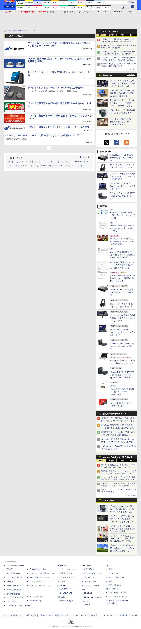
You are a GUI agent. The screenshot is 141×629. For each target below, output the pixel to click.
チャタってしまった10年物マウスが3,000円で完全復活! (55, 87)
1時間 (101, 35)
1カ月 (132, 35)
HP (35, 162)
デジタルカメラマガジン (15, 597)
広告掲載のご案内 (45, 615)
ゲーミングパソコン (67, 12)
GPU (98, 12)
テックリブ (86, 601)
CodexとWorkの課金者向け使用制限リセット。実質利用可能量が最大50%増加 (122, 254)
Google (29, 162)
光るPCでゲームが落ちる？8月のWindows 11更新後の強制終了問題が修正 (122, 278)
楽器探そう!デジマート (68, 573)
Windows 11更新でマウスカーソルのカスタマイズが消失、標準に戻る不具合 (122, 265)
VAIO (86, 162)
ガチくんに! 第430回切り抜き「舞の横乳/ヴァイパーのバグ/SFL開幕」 (122, 241)
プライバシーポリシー (79, 615)
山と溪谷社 (61, 586)
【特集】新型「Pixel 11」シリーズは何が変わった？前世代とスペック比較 (122, 528)
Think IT (9, 569)
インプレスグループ (107, 615)
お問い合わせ (31, 615)
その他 (79, 166)
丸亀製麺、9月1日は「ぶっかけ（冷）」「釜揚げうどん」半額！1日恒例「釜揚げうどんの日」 (118, 473)
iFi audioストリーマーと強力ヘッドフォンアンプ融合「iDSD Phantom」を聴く (122, 103)
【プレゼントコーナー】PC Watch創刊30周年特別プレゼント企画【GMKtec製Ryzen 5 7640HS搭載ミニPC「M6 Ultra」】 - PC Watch (118, 60)
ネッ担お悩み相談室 (13, 590)
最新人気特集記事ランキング (115, 413)
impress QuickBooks (116, 577)
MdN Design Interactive (93, 597)
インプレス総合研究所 (14, 577)
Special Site (108, 75)
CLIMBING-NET (66, 593)
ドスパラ (24, 166)
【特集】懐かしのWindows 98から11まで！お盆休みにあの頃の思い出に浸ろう (122, 548)
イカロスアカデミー (91, 586)
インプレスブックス (37, 597)
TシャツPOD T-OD (67, 577)
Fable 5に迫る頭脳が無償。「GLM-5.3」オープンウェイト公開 (122, 215)
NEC (61, 162)
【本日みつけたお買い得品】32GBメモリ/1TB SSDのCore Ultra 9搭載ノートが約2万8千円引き (118, 54)
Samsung (69, 162)
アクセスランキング (111, 31)
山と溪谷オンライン (67, 589)
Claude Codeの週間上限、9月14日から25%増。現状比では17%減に (122, 228)
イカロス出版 (86, 566)
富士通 (43, 166)
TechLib (87, 605)
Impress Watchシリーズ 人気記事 (117, 457)
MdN (83, 590)
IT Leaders (10, 581)
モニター (53, 12)
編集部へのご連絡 (61, 615)
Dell (23, 162)
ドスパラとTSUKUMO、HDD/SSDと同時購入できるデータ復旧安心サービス (42, 135)
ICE (107, 566)
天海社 (110, 569)
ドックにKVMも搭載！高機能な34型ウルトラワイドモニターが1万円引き (122, 176)
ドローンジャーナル (13, 586)
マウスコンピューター (55, 166)
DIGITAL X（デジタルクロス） (41, 586)
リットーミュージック (68, 569)
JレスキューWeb (90, 581)
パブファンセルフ (115, 585)
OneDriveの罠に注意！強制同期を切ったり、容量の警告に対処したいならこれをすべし (118, 428)
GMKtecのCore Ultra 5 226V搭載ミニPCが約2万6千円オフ (122, 196)
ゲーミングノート (85, 12)
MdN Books (88, 593)
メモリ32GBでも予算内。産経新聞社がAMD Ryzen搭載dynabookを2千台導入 (122, 93)
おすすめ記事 (108, 500)
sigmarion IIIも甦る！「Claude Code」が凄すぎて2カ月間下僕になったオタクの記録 (118, 442)
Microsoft (54, 162)
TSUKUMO (78, 162)
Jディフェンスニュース (93, 573)
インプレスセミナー (37, 581)
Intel (40, 162)
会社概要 (94, 615)
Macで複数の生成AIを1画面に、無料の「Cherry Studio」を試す (122, 391)
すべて (11, 162)
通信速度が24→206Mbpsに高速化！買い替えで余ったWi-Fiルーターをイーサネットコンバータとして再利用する (118, 421)
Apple (17, 162)
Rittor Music (62, 566)
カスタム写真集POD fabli (118, 597)
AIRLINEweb (89, 569)
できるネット (11, 601)
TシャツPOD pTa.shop (117, 592)
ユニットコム (70, 166)
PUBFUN (109, 581)
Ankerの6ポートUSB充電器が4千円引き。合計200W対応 (121, 157)
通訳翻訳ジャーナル (91, 577)
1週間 (122, 35)
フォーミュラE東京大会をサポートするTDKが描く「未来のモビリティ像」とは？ (122, 83)
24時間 (111, 35)
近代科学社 (61, 597)
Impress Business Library (39, 577)
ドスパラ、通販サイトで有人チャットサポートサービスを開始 (59, 127)
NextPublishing (35, 601)
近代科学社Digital (66, 601)
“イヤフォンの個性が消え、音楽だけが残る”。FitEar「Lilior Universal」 (122, 122)
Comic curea (113, 573)
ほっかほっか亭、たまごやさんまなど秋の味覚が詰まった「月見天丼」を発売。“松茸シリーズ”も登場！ (118, 479)
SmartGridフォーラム (38, 569)
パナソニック (34, 166)
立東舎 (62, 581)
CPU (105, 12)
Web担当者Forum (13, 573)
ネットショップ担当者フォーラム (42, 573)
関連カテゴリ (16, 158)
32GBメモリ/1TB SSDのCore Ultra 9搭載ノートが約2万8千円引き (122, 186)
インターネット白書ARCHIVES (18, 605)
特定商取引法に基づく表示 (128, 615)
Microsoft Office (116, 12)
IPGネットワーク (112, 589)
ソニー (11, 166)
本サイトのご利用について (13, 615)
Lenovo (46, 162)
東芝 (17, 166)
